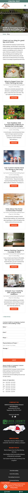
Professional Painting (14, 480)
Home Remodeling (14, 470)
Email (5, 332)
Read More (14, 97)
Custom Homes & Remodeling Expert (14, 85)
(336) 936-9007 (14, 1)
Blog (18, 86)
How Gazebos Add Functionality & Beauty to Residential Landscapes (14, 124)
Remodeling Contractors (14, 477)
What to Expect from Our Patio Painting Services (14, 82)
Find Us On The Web (14, 414)
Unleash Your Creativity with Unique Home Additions (14, 292)
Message (6, 348)
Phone (5, 337)
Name (5, 327)
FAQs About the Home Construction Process (14, 210)
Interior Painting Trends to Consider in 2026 (14, 251)
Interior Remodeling (14, 473)
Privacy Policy (14, 487)
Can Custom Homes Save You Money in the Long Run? (14, 169)
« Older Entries (6, 316)
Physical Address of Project (10, 343)
